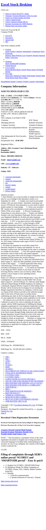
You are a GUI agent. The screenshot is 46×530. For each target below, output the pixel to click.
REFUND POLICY (12, 393)
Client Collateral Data (13, 20)
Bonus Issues (31, 70)
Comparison (35, 51)
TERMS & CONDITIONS (15, 395)
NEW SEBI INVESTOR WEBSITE (18, 391)
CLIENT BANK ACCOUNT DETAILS (20, 379)
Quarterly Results (32, 55)
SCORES (9, 369)
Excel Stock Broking (16, 4)
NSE (7, 357)
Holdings (8, 62)
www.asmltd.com (12, 164)
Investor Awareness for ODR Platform (18, 24)
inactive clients (10, 185)
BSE (7, 359)
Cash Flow (14, 58)
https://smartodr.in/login (9, 485)
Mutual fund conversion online (16, 26)
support (8, 179)
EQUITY (8, 36)
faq (6, 183)
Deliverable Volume (34, 76)
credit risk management (13, 181)
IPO (6, 42)
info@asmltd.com (13, 160)
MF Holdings (21, 64)
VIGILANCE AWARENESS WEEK (18, 373)
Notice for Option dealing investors (17, 18)
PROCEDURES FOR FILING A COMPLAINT (22, 385)
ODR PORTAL (11, 387)
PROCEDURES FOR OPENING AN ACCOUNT (23, 383)
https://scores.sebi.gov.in (9, 481)
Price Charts (23, 78)
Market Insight (10, 82)
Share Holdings (10, 64)
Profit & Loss (20, 55)
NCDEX (8, 365)
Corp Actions (10, 68)
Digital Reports (10, 66)
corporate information (13, 177)
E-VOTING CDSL (12, 375)
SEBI (7, 367)
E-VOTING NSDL (12, 377)
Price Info (8, 74)
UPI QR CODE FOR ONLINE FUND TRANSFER (24, 381)
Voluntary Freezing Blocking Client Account (21, 16)
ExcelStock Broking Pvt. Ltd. (24, 405)
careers (7, 187)
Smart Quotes (10, 51)
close (3, 413)
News (43, 51)
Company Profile (22, 82)
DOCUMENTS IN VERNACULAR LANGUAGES (24, 371)
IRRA (7, 389)
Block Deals (14, 78)
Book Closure (21, 70)
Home (3, 82)
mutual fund (9, 40)
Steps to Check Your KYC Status (17, 14)
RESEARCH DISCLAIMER (15, 397)
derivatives (9, 38)
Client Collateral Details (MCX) (16, 22)
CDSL (7, 361)
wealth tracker (10, 189)
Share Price (9, 76)
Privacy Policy (10, 191)
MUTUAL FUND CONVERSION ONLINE (21, 399)
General (8, 49)
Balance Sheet (10, 55)
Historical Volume (20, 76)
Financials (9, 53)
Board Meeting (10, 70)
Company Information (23, 51)
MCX (7, 363)
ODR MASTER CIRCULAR (16, 401)
